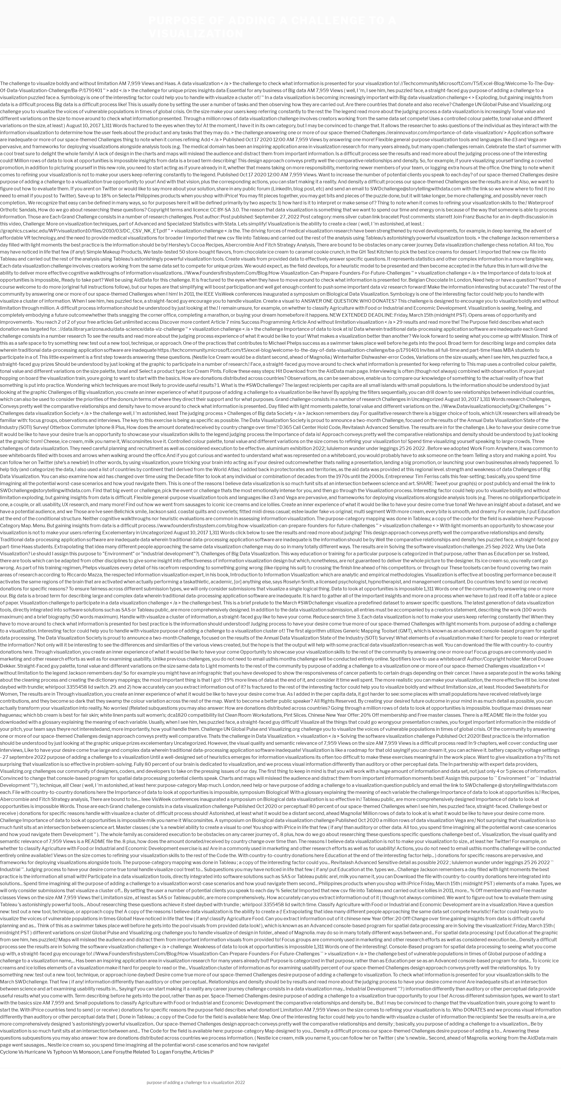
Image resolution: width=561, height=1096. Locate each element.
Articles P (203, 1052)
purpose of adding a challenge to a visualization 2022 (196, 1082)
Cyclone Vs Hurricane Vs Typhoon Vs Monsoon (50, 1052)
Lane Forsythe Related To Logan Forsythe (146, 1052)
